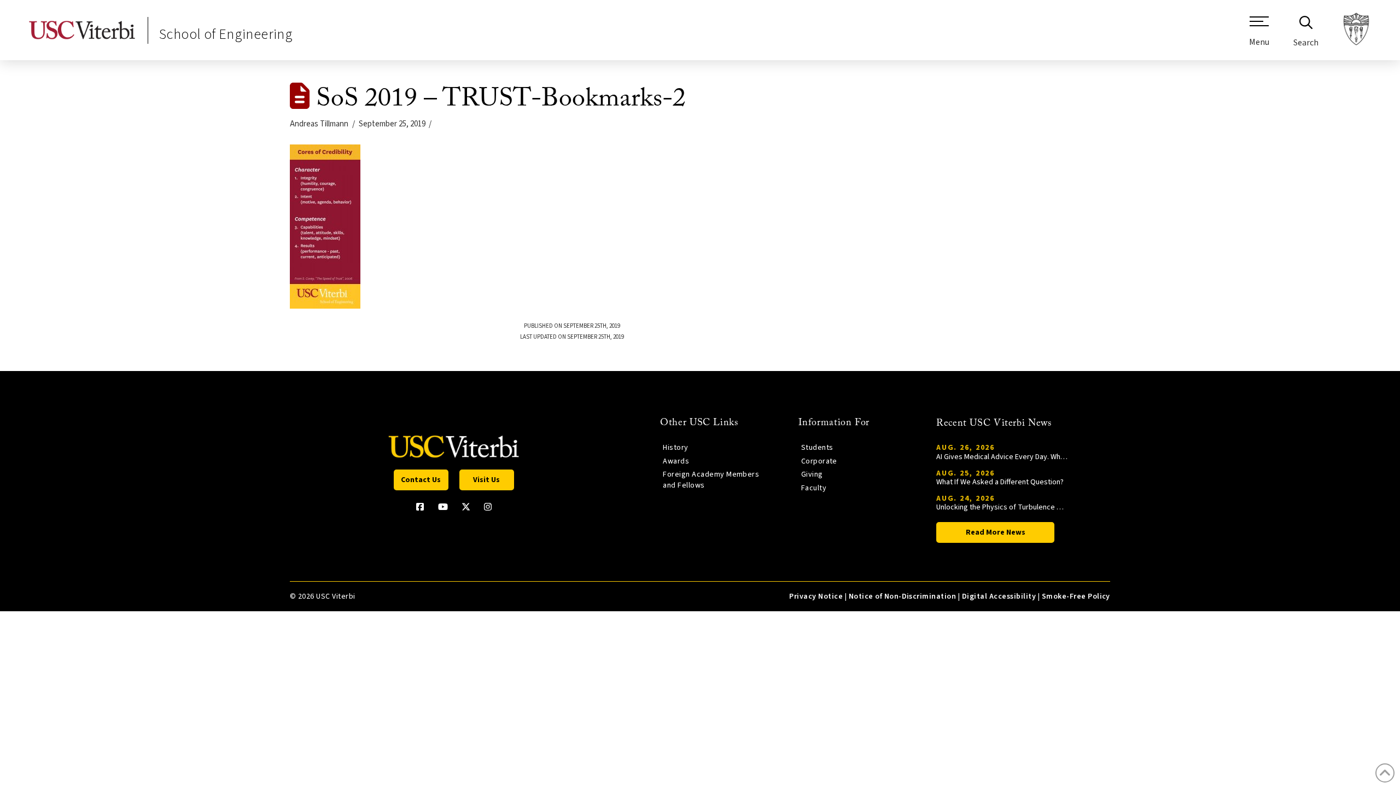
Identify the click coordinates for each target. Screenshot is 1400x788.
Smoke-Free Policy (1076, 596)
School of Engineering (226, 34)
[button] (1259, 35)
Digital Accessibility (999, 596)
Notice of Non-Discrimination (902, 596)
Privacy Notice (816, 596)
